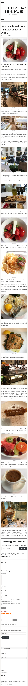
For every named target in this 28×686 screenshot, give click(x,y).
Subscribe (22, 548)
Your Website (4, 595)
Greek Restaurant (16, 554)
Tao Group (8, 556)
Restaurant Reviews (7, 24)
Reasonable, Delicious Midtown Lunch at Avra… (13, 29)
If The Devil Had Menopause (14, 9)
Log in (2, 670)
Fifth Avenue (8, 554)
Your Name (3, 586)
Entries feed (4, 672)
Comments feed (5, 674)
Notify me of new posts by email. (9, 605)
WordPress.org (5, 675)
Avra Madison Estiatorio (10, 553)
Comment (3, 573)
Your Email (3, 590)
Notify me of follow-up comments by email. (11, 603)
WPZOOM (9, 684)
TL (7, 562)
